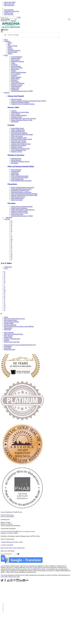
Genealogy (14, 75)
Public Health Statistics (17, 198)
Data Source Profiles (16, 67)
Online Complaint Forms (18, 130)
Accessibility (7, 607)
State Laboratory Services (18, 196)
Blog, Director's (8, 335)
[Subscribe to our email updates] (24, 581)
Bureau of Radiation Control (19, 137)
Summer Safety (15, 88)
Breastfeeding (8, 346)
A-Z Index (7, 219)
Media (16, 533)
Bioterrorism (7, 329)
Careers (33, 531)
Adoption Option (15, 58)
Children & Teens (12, 46)
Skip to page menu (9, 3)
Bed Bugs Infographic (10, 325)
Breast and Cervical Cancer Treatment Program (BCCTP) (20, 345)
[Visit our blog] (11, 581)
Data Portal (9, 217)
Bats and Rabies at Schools (11, 322)
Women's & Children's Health (19, 211)
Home (6, 39)
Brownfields (7, 348)
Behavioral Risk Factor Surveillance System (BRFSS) (19, 326)
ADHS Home (8, 267)
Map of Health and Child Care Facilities (22, 134)
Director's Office (13, 107)
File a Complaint (15, 74)
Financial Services (16, 158)
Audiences (7, 41)
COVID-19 (14, 64)
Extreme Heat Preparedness (18, 72)
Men (9, 44)
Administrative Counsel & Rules (20, 112)
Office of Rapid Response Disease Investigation (24, 193)
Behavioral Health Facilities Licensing (21, 139)
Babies (6, 317)
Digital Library (15, 69)
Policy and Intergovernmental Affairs (21, 166)
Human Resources (16, 160)
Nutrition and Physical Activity (19, 213)
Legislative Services (16, 117)
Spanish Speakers (12, 52)
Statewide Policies (9, 604)
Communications (15, 171)
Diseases (13, 71)
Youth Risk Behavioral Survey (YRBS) (22, 91)
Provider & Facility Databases (19, 133)
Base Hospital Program (10, 320)
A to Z (6, 268)
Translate (13, 21)
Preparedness (12, 184)
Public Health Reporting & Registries (21, 180)
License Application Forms (18, 150)
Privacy (6, 605)
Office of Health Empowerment (19, 176)
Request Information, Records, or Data (21, 120)
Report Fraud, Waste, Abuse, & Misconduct (13, 548)
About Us (13, 110)
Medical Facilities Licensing (18, 142)
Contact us (11, 533)
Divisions (6, 92)
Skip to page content (9, 2)
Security (6, 610)
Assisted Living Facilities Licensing (21, 144)
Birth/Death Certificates (17, 61)
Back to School (15, 60)
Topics (6, 55)
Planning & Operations (16, 155)
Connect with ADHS (7, 545)
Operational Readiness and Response (21, 192)
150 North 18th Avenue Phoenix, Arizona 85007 (7, 515)
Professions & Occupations (18, 145)
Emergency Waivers (16, 151)
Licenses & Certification (17, 83)
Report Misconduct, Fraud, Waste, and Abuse (23, 118)
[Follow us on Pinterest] (14, 581)
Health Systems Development (19, 208)
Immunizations (15, 81)
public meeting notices (10, 576)
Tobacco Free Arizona (17, 214)
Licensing (11, 125)
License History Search (17, 128)
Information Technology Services (20, 161)
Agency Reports (15, 114)
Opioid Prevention (16, 86)
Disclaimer (7, 608)
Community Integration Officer (19, 177)
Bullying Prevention (9, 349)
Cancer (13, 63)
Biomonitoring (8, 328)
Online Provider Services (18, 131)
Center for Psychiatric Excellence (20, 102)
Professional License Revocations (20, 148)
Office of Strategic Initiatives (19, 115)
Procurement (14, 163)
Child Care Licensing (17, 136)
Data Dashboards (16, 66)
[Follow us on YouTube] (8, 581)
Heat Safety (14, 80)
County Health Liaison (17, 179)
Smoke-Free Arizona (16, 200)
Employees (4, 533)
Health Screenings (16, 77)
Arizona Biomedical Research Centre (21, 189)
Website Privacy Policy (39, 569)
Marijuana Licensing (16, 85)
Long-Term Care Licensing (18, 140)
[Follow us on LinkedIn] (21, 581)
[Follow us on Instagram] (17, 581)
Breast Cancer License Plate (11, 342)
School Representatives (14, 50)
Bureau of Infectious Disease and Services (22, 187)
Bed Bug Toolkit (8, 323)
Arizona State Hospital (16, 96)
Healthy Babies (15, 78)
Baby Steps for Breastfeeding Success (14, 318)
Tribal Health (14, 173)
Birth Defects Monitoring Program (13, 334)
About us (21, 531)
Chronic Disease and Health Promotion (21, 206)
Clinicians (10, 49)
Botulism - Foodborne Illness (12, 338)
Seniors (10, 47)
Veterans (10, 53)
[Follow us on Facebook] (5, 581)
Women (10, 42)
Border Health (15, 174)
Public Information (16, 169)
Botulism (6, 340)
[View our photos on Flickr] (27, 581)
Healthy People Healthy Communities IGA (23, 209)
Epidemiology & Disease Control (20, 190)
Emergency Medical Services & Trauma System (24, 195)
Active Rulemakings (16, 56)
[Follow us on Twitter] (2, 581)
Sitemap (6, 611)
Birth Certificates (8, 332)
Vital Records (15, 89)
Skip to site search (9, 5)
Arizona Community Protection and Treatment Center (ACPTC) (28, 101)
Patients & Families (16, 99)
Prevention (11, 203)
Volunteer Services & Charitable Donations (23, 104)
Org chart (27, 531)
